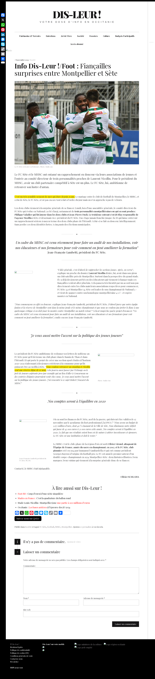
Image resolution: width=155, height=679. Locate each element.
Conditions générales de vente (21, 656)
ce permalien (85, 527)
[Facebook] (2, 15)
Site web (27, 609)
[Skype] (2, 44)
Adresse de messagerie (94, 598)
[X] (2, 20)
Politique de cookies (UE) (19, 653)
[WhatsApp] (2, 24)
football (50, 527)
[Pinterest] (2, 29)
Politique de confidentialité (20, 650)
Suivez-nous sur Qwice (27, 518)
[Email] (2, 54)
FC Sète (43, 527)
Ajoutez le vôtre (74, 542)
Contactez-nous (16, 659)
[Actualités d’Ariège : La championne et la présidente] (151, 56)
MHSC (58, 527)
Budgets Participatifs (124, 36)
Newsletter (14, 662)
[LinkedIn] (2, 34)
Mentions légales (16, 647)
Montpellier (67, 527)
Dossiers (93, 36)
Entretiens (50, 36)
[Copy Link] (2, 49)
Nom (26, 598)
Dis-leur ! (77, 14)
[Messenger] (2, 39)
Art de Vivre (66, 36)
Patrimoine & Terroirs (30, 36)
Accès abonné (76, 44)
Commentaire (29, 565)
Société (80, 36)
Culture (106, 36)
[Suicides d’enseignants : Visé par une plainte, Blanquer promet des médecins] (151, 52)
